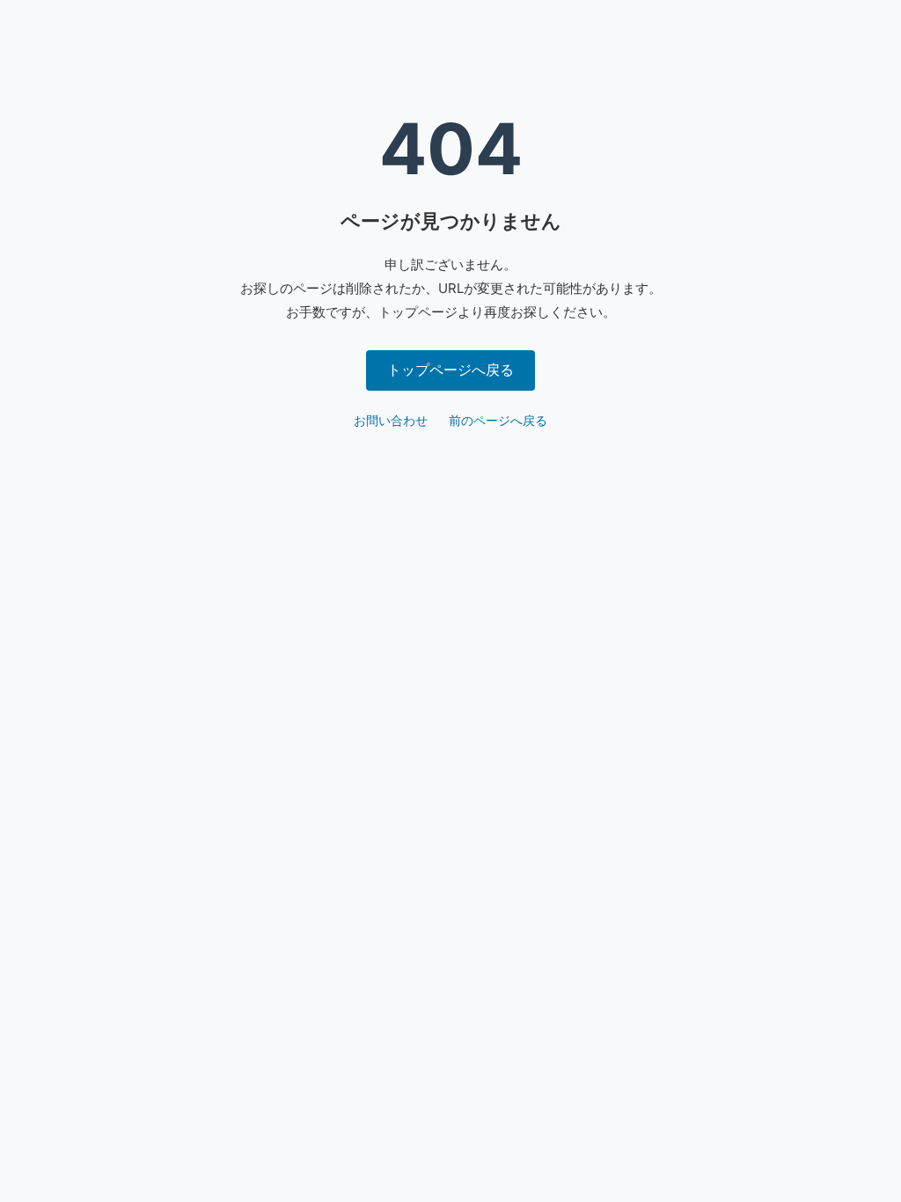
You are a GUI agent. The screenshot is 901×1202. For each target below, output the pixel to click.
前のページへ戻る (498, 420)
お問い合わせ (391, 420)
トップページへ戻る (450, 369)
